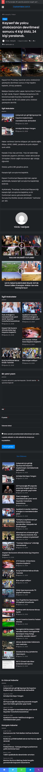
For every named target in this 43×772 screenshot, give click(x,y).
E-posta (5, 417)
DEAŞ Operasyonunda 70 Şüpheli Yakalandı (26, 591)
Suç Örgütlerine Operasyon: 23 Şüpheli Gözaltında (27, 601)
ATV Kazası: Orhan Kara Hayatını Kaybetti (31, 341)
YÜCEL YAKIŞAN (10, 41)
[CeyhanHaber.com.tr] (21, 6)
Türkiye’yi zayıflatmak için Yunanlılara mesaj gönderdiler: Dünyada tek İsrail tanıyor (26, 523)
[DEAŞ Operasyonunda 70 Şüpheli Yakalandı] (8, 593)
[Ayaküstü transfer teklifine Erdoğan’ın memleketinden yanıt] (31, 307)
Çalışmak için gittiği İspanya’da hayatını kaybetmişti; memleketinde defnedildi (28, 118)
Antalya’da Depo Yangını (26, 128)
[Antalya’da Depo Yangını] (8, 131)
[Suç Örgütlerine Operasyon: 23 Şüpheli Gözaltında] (8, 603)
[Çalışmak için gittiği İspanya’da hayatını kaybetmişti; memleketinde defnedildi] (8, 118)
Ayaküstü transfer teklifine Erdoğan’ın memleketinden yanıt (31, 317)
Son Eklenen (21, 456)
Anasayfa (7, 14)
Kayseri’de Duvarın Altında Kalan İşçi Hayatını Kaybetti (9, 330)
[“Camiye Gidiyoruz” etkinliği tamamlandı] (8, 546)
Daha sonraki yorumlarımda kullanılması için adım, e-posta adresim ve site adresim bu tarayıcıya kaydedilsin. (20, 437)
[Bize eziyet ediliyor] (31, 353)
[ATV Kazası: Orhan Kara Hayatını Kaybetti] (31, 332)
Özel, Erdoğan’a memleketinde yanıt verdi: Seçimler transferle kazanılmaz (11, 318)
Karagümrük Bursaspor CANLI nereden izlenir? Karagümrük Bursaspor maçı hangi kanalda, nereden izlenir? (28, 632)
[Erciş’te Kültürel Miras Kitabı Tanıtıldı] (11, 353)
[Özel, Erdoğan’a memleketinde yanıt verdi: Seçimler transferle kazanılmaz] (11, 307)
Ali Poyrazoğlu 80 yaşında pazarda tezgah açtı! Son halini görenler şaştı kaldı (26, 488)
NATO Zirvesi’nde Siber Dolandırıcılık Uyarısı (25, 662)
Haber (14, 14)
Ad (3, 409)
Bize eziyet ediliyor (29, 360)
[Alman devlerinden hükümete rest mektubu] (8, 645)
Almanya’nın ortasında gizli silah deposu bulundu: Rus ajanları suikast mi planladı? (27, 534)
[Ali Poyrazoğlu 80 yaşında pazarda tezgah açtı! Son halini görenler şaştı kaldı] (8, 489)
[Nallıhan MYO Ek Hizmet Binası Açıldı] (8, 613)
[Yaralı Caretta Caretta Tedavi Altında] (8, 622)
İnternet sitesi (7, 426)
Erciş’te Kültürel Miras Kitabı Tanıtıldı (10, 361)
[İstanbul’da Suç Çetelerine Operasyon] (8, 655)
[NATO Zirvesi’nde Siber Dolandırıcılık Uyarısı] (8, 664)
